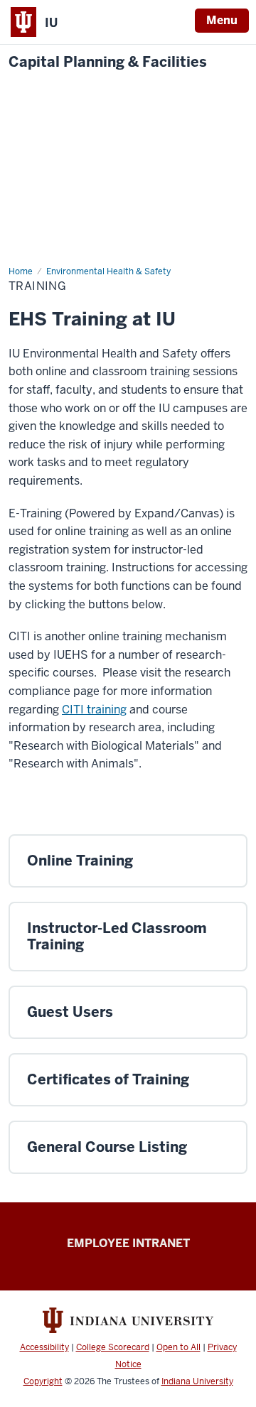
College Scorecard (112, 1347)
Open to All (178, 1347)
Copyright (43, 1381)
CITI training (94, 709)
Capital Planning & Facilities (108, 62)
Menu (222, 20)
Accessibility (44, 1347)
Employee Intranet (128, 1243)
